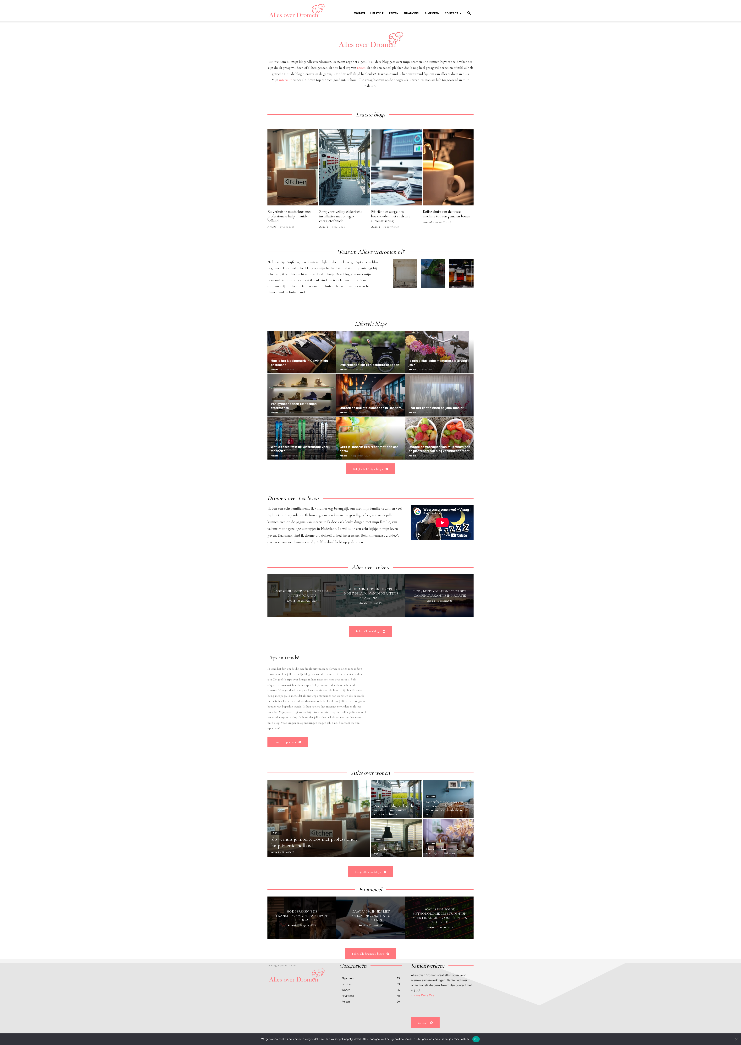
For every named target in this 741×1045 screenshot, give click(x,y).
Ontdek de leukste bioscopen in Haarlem (370, 408)
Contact (451, 13)
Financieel (411, 13)
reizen (361, 67)
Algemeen (432, 13)
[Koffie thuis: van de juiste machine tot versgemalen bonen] (448, 167)
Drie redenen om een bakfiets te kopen (369, 365)
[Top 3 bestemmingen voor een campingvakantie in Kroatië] (439, 595)
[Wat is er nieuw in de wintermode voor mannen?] (301, 438)
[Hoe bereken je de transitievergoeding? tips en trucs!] (301, 918)
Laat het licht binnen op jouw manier (436, 408)
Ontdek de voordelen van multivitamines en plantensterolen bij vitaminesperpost (439, 449)
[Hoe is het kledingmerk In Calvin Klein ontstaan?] (301, 352)
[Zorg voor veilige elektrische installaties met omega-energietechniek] (344, 167)
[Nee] (736, 1039)
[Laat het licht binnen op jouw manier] (439, 395)
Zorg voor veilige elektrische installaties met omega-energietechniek (340, 216)
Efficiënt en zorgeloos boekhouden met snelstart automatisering (390, 216)
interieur (285, 80)
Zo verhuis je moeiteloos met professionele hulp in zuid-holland (289, 216)
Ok (476, 1039)
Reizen (393, 13)
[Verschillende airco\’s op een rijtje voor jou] (301, 595)
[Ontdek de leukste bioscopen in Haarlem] (370, 395)
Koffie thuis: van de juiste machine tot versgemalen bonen (446, 214)
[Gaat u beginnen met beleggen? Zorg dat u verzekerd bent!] (370, 918)
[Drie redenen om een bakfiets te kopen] (370, 352)
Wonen (359, 13)
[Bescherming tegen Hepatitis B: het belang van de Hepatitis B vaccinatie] (370, 595)
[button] (469, 13)
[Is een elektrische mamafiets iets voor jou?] (439, 352)
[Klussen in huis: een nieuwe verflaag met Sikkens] (448, 838)
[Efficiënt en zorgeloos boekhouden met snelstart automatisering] (396, 167)
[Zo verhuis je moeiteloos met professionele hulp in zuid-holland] (292, 167)
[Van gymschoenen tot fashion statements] (301, 395)
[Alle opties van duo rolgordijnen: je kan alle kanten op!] (396, 838)
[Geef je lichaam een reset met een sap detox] (370, 438)
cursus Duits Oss (422, 995)
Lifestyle (377, 13)
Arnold (271, 226)
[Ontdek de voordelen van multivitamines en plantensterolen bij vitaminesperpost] (439, 438)
